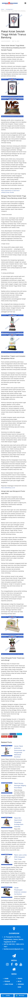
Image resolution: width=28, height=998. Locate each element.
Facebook (13, 734)
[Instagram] (7, 964)
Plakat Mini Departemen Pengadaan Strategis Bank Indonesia (18, 822)
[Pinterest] (16, 964)
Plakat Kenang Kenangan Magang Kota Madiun (20, 785)
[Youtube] (20, 964)
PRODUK (7, 981)
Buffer (15, 736)
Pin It (11, 736)
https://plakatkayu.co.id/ (8, 487)
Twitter (19, 734)
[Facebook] (11, 964)
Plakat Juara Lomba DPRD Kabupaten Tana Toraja (20, 857)
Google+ (5, 736)
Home (2, 9)
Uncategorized (9, 9)
